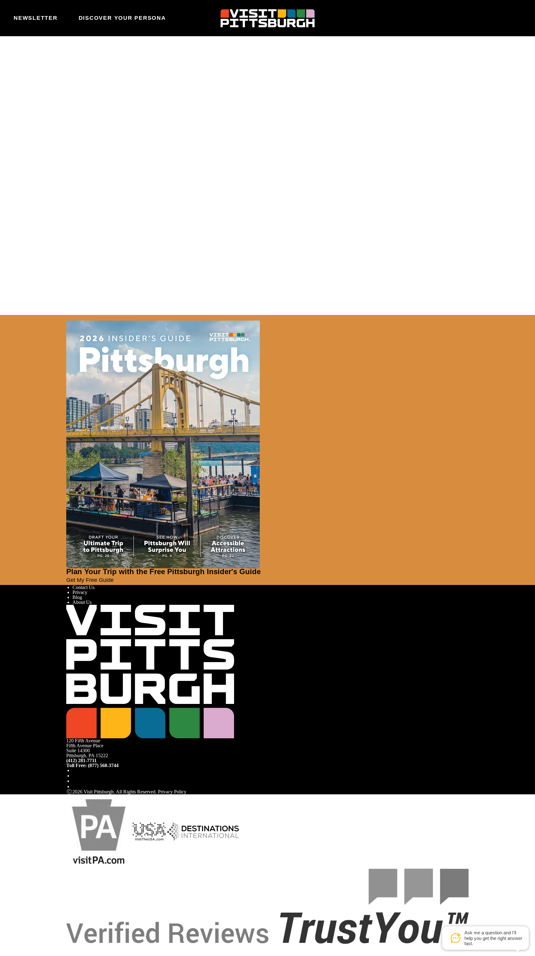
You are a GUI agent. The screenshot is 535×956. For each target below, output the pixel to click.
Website (74, 88)
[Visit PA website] (98, 831)
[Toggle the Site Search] (500, 18)
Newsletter (36, 18)
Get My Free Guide (90, 580)
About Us (82, 602)
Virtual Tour (84, 133)
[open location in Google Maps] (104, 164)
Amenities (82, 128)
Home (86, 63)
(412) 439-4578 (85, 190)
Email (88, 88)
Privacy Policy (172, 791)
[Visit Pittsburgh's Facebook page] (74, 770)
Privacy (79, 592)
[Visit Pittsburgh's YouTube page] (74, 781)
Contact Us (83, 587)
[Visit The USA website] (149, 831)
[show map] (79, 153)
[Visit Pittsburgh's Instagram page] (74, 775)
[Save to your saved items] (71, 153)
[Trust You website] (267, 906)
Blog (77, 597)
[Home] (267, 18)
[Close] (16, 318)
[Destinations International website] (203, 831)
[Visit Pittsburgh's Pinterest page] (74, 786)
